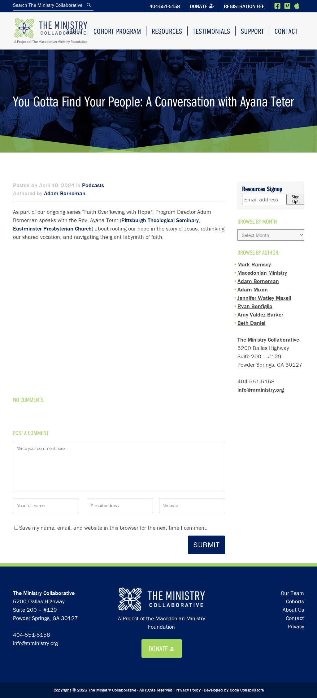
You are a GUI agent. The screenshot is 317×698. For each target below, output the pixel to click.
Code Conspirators (247, 690)
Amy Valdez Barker (260, 314)
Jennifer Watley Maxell (264, 297)
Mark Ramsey (254, 264)
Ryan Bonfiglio (254, 306)
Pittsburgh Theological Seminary (160, 220)
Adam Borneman (64, 193)
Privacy (296, 626)
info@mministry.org (260, 389)
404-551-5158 (165, 6)
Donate (198, 6)
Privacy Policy (188, 690)
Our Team (292, 593)
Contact (295, 618)
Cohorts (295, 601)
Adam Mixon (252, 289)
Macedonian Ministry (262, 272)
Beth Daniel (251, 322)
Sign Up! (295, 199)
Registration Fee (244, 6)
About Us (293, 609)
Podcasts (93, 185)
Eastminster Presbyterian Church (52, 228)
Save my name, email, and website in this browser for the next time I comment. (113, 527)
